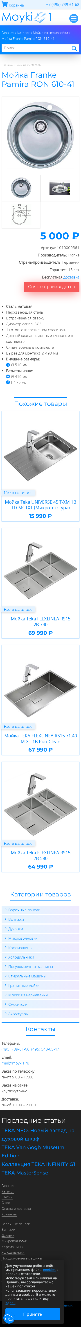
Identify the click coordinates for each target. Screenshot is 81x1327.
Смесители (17, 1004)
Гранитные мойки (24, 985)
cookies (49, 1270)
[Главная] (26, 24)
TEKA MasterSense (25, 1173)
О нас (6, 1202)
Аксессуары (18, 1013)
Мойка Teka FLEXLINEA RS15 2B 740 (40, 621)
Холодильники (21, 957)
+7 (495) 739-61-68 (62, 4)
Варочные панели (24, 909)
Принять (33, 1314)
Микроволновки (23, 938)
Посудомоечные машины (30, 966)
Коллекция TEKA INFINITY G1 (38, 1164)
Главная (8, 1185)
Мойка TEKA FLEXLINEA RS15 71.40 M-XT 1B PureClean (40, 738)
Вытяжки (16, 919)
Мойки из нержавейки (28, 994)
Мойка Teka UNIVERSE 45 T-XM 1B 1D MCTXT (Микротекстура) (40, 505)
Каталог (8, 1191)
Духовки (15, 928)
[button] (9, 1318)
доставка (71, 277)
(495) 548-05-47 (45, 1049)
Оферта (66, 1306)
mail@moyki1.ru (15, 1063)
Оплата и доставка (16, 1208)
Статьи (7, 1197)
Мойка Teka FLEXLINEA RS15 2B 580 (40, 855)
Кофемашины (20, 947)
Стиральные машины (27, 976)
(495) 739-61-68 (15, 1049)
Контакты (9, 1214)
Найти (74, 48)
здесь (10, 1303)
